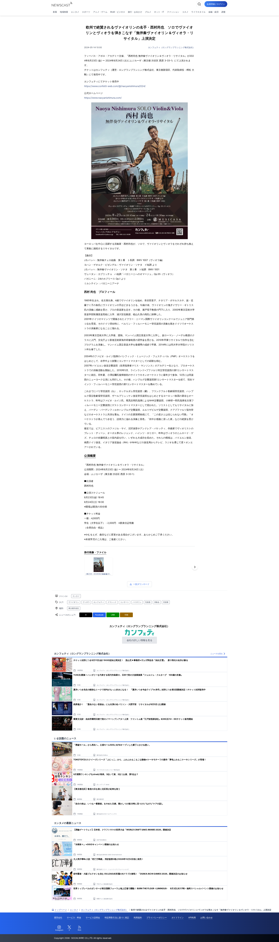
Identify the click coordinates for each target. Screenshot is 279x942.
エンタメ (75, 12)
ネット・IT (159, 12)
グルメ (148, 12)
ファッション (173, 12)
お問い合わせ (206, 917)
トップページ (61, 910)
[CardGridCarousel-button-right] (195, 567)
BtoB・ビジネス (117, 12)
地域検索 (64, 12)
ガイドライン (177, 917)
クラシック (112, 602)
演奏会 (156, 602)
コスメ (185, 12)
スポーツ (86, 12)
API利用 (192, 917)
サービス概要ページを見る (257, 935)
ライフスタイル (198, 12)
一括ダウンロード (141, 584)
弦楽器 (147, 602)
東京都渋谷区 (73, 608)
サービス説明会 (93, 917)
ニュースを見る (216, 654)
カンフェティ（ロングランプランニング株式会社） (171, 47)
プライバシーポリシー (156, 917)
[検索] (199, 4)
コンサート (124, 602)
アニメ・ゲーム (100, 12)
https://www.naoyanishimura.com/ (103, 97)
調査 (223, 12)
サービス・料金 (74, 917)
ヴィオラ (86, 602)
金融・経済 (213, 12)
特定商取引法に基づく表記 (117, 917)
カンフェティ (98, 602)
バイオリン (137, 602)
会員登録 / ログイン (216, 4)
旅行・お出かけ (135, 12)
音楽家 (165, 602)
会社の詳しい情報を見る (139, 640)
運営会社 (58, 917)
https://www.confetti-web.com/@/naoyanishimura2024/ (115, 86)
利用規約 (138, 917)
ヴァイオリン (73, 602)
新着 (55, 12)
